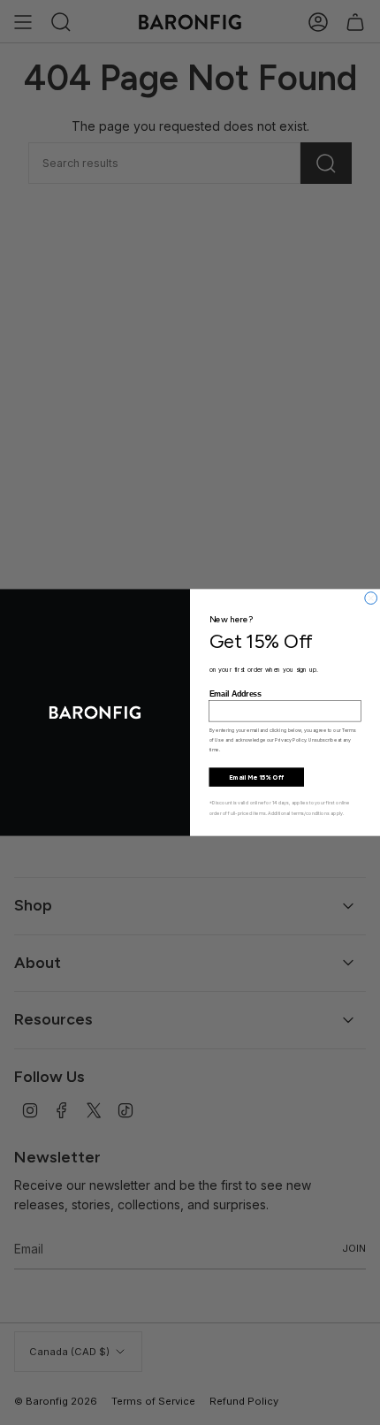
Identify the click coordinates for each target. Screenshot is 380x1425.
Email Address (235, 693)
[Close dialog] (371, 598)
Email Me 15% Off (256, 777)
